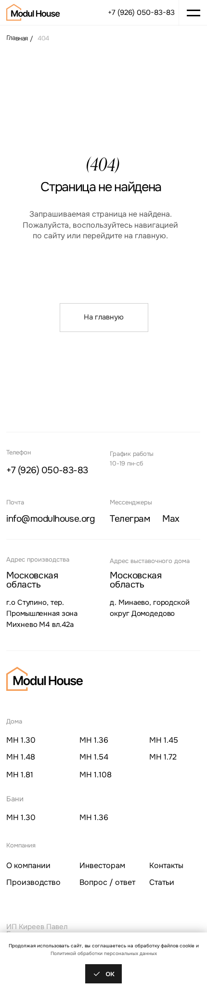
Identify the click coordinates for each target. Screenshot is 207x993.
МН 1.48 (20, 757)
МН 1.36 (93, 740)
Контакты (166, 866)
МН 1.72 (163, 757)
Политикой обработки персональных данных (104, 953)
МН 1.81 (19, 775)
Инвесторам (102, 866)
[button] (193, 13)
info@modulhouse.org (50, 519)
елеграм (130, 519)
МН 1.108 (95, 775)
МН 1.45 (163, 740)
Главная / (19, 38)
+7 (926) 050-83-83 (141, 12)
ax (170, 519)
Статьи (161, 882)
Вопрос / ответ (107, 882)
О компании (28, 866)
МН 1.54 (93, 757)
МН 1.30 (21, 740)
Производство (33, 882)
